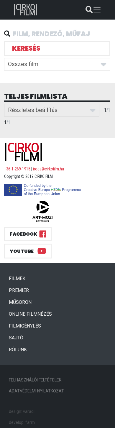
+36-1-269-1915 (17, 169)
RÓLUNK (18, 349)
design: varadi (21, 411)
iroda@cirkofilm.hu (48, 169)
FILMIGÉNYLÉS (25, 326)
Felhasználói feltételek (35, 380)
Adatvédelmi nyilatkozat (36, 391)
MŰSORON (20, 302)
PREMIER (21, 290)
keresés (26, 48)
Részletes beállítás (33, 110)
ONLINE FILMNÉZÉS (30, 314)
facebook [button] (23, 234)
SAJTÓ (16, 338)
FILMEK (19, 278)
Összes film (23, 64)
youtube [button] (22, 251)
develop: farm (22, 422)
